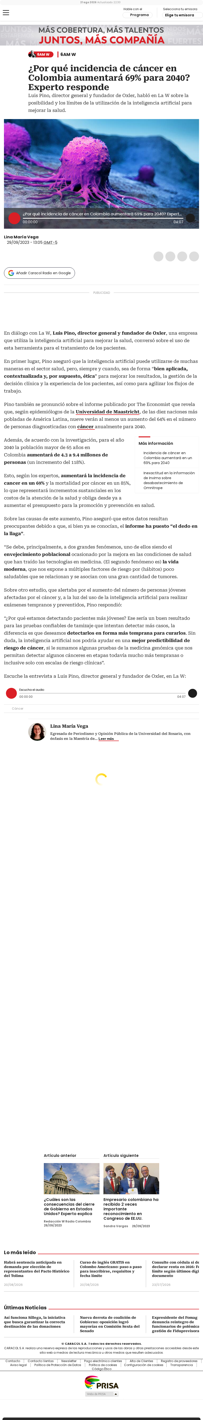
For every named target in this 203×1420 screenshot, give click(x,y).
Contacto (12, 1361)
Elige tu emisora (179, 15)
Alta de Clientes (141, 1361)
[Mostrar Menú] (6, 13)
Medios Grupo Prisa (101, 1394)
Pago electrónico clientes (103, 1361)
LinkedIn (182, 256)
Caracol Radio (23, 13)
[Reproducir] (14, 218)
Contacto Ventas (41, 1361)
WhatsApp (194, 256)
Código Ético (101, 1369)
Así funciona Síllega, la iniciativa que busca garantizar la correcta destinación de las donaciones (34, 1322)
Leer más (106, 739)
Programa (139, 14)
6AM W (68, 54)
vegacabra (42, 237)
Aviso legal (18, 1365)
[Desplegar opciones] (190, 218)
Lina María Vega (21, 237)
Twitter (170, 256)
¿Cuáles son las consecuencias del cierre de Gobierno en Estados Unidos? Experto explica (69, 1207)
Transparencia (181, 1365)
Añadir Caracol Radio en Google (43, 273)
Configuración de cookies (143, 1365)
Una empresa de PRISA (101, 1382)
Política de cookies (103, 1365)
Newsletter (68, 1361)
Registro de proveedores (179, 1361)
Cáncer (17, 708)
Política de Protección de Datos (57, 1365)
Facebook (158, 256)
